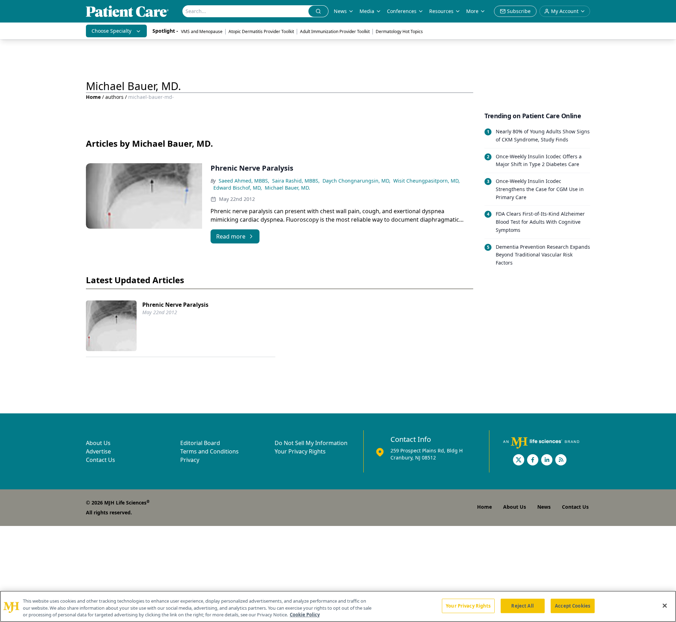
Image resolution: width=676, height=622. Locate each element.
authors (114, 97)
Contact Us (100, 460)
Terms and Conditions (209, 451)
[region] (338, 606)
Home (93, 97)
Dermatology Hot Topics (399, 31)
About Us (98, 443)
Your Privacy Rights (300, 451)
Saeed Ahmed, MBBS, (244, 180)
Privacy (189, 460)
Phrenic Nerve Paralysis (175, 305)
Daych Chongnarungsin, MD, (356, 180)
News (340, 11)
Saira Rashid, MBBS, (296, 180)
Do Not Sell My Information (311, 443)
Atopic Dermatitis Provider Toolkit (261, 31)
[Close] (664, 605)
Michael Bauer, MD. (287, 187)
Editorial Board (200, 443)
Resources (441, 11)
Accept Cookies (572, 605)
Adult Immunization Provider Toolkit (335, 31)
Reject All (522, 605)
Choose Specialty (111, 30)
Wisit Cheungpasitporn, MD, (426, 180)
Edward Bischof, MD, (237, 187)
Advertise (98, 451)
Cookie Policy (305, 614)
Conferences (402, 11)
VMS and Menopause (202, 31)
